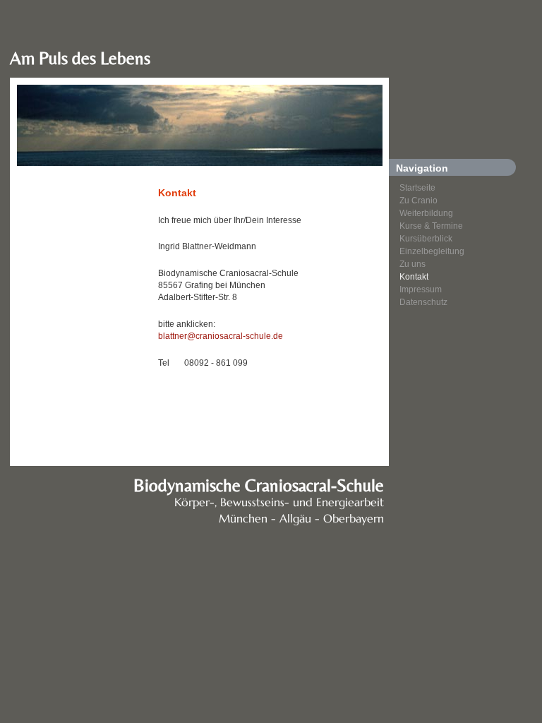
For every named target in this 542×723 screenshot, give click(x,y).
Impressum (420, 289)
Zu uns (412, 264)
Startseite (417, 188)
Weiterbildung (426, 213)
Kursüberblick (425, 239)
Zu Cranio (418, 200)
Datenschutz (423, 302)
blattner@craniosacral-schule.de (220, 336)
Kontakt (413, 277)
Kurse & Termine (431, 226)
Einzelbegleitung (431, 251)
